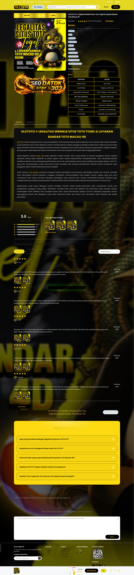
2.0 (66, 251)
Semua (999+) (19, 251)
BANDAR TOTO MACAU (75, 63)
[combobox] (109, 251)
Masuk (115, 7)
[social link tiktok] (103, 565)
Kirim (112, 537)
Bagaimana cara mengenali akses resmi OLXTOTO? (41, 448)
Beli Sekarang (91, 570)
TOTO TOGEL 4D (73, 52)
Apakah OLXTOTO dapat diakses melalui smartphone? (43, 467)
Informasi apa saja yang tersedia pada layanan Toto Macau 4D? (47, 458)
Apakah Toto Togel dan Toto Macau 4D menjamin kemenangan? (47, 476)
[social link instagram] (93, 565)
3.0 (57, 251)
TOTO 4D (71, 45)
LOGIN (53, 15)
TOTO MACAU (72, 42)
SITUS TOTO (72, 38)
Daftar (106, 7)
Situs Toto (41, 156)
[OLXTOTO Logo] (22, 7)
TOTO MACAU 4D (73, 56)
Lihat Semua (22, 406)
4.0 (49, 251)
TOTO (70, 34)
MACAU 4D (72, 49)
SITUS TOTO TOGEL (74, 60)
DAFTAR (27, 15)
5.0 (40, 251)
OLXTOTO (71, 31)
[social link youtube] (97, 565)
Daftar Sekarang (110, 412)
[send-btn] (39, 558)
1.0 (74, 251)
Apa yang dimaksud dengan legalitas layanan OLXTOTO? (44, 439)
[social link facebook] (100, 565)
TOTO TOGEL (49, 554)
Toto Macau (33, 172)
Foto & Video (31, 251)
